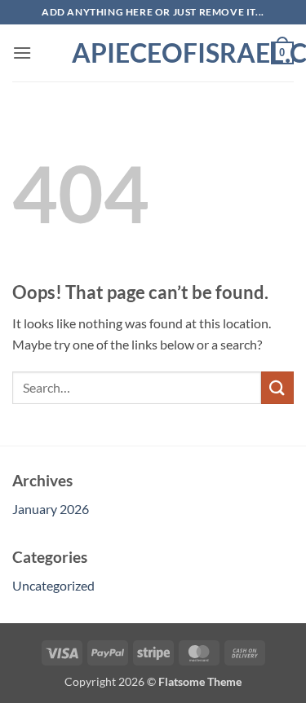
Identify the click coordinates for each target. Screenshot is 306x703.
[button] (22, 52)
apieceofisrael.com (153, 53)
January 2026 (50, 508)
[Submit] (277, 387)
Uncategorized (53, 585)
